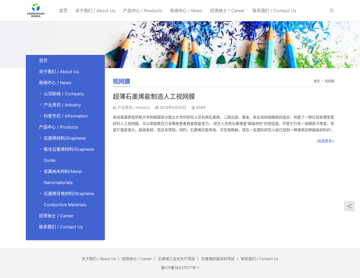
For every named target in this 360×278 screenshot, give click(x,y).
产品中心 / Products (142, 10)
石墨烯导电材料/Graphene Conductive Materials (69, 199)
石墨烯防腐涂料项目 (218, 258)
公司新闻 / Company (64, 93)
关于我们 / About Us (95, 10)
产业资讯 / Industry (134, 107)
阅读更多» (325, 141)
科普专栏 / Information (66, 116)
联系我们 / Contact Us (274, 10)
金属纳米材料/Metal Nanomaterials (63, 177)
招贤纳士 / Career (227, 10)
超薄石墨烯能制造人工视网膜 (154, 96)
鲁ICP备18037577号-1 (180, 267)
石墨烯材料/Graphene (65, 138)
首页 (63, 10)
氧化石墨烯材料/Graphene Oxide (69, 155)
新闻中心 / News (186, 10)
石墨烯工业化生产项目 (176, 258)
